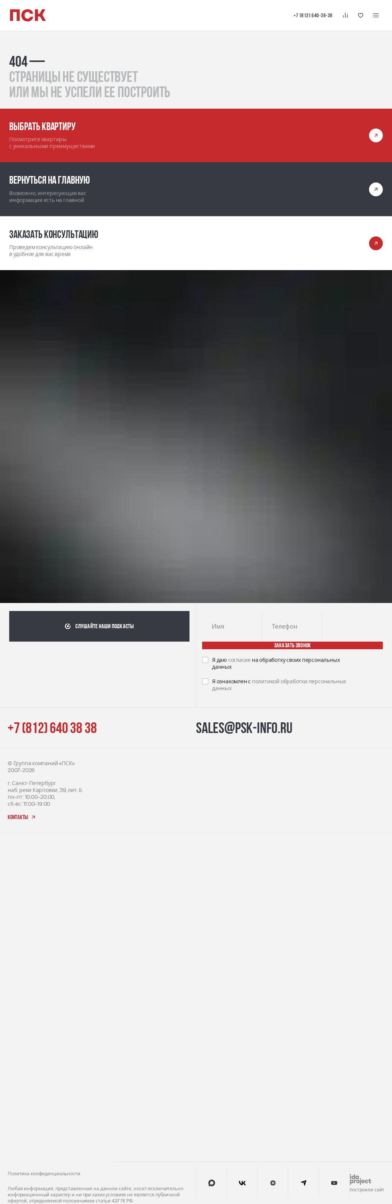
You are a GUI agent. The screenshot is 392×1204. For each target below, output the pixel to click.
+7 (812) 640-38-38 (313, 15)
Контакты (208, 786)
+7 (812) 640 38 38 (52, 669)
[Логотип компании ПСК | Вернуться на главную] (28, 15)
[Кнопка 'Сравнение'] (345, 15)
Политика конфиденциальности (44, 868)
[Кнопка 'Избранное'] (361, 15)
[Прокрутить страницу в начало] (370, 877)
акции (204, 819)
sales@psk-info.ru (244, 669)
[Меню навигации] (376, 15)
